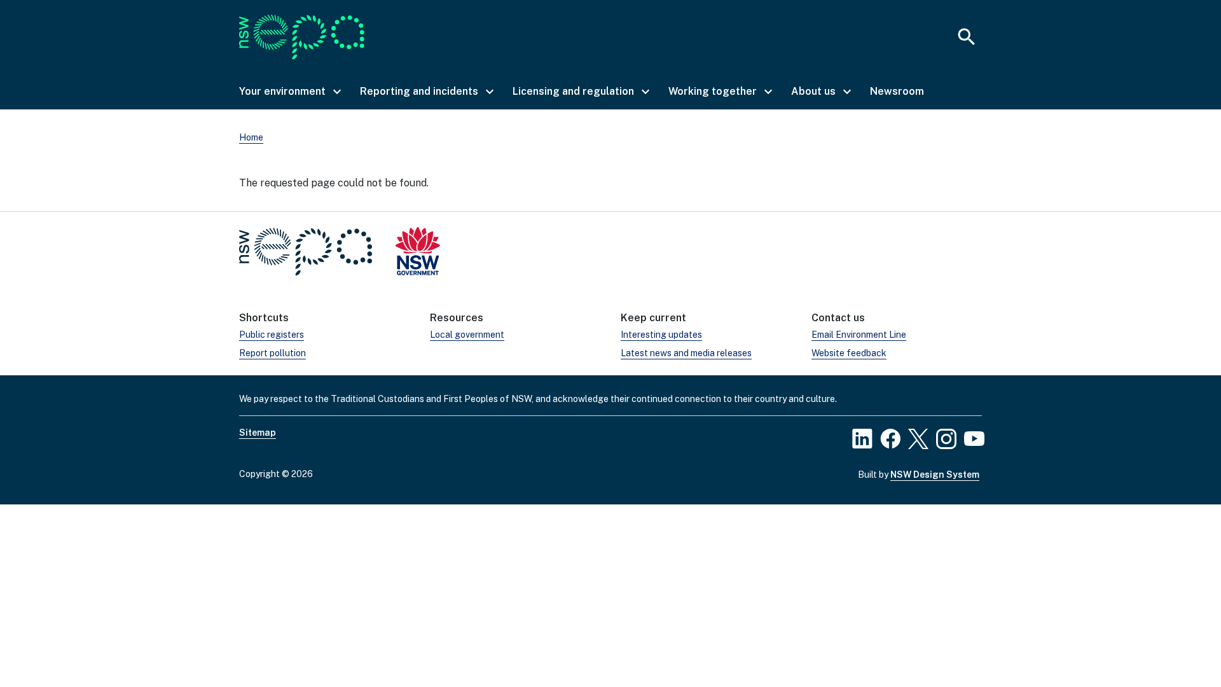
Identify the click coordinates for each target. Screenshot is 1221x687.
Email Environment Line (858, 335)
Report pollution (272, 353)
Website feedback (848, 353)
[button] (289, 91)
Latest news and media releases (686, 353)
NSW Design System (934, 474)
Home (251, 137)
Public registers (271, 335)
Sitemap (257, 432)
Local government (467, 335)
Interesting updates (661, 335)
